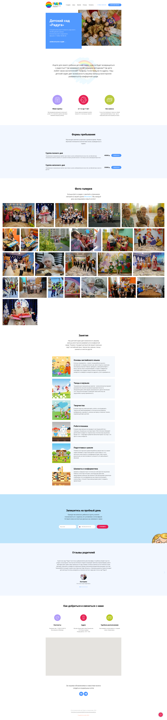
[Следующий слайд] (164, 572)
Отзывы (85, 5)
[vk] (81, 694)
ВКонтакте (88, 197)
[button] (114, 5)
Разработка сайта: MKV (83, 715)
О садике (68, 5)
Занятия (79, 5)
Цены (73, 5)
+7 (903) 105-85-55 (101, 5)
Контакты (91, 5)
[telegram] (86, 694)
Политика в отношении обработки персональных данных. (83, 712)
